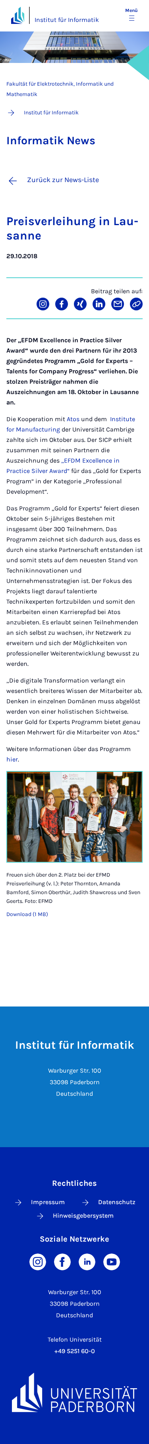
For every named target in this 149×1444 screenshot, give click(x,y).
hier (12, 759)
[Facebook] (62, 1261)
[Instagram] (37, 1261)
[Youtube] (111, 1261)
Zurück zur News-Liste (63, 179)
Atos (73, 419)
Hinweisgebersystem (83, 1215)
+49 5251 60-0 (74, 1351)
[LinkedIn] (87, 1261)
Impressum (48, 1202)
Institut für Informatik (67, 20)
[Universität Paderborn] (74, 1392)
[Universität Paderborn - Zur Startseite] (17, 15)
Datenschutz (116, 1202)
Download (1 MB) (27, 914)
